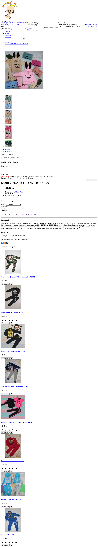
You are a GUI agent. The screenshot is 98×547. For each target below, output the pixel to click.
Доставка (8, 35)
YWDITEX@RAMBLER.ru (10, 24)
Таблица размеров (32, 30)
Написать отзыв (31, 214)
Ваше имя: (4, 166)
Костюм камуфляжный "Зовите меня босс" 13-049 (18, 277)
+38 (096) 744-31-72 (20, 23)
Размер (3, 204)
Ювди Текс (19, 192)
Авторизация (92, 28)
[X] (7, 243)
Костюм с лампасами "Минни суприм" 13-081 (16, 422)
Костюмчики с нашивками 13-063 (12, 461)
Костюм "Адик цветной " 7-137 (11, 499)
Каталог (7, 31)
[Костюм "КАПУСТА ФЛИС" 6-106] (24, 94)
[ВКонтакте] (2, 243)
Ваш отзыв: (4, 174)
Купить (5, 210)
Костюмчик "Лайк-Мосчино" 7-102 (13, 351)
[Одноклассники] (4, 243)
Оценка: (3, 178)
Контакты (8, 37)
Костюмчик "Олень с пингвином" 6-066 (14, 386)
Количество (4, 206)
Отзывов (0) (8, 151)
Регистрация (92, 26)
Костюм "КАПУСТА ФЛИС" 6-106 (16, 44)
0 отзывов (21, 214)
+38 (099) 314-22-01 (7, 23)
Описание (8, 149)
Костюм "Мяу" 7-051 (8, 535)
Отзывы (7, 33)
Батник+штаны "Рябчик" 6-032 (12, 312)
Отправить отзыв (91, 180)
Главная (29, 28)
